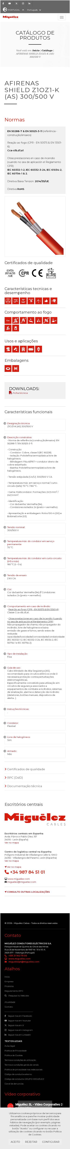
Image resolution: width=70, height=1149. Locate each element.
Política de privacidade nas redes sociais (23, 1069)
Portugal (14, 10)
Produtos (9, 986)
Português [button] (32, 10)
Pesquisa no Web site (18, 995)
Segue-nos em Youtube (19, 1020)
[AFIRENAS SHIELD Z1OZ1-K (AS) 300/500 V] (35, 226)
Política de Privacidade (16, 1050)
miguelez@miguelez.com (21, 882)
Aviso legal (10, 1046)
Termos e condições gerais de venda (22, 1064)
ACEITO (15, 1141)
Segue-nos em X (16, 1025)
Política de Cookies (14, 1055)
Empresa (9, 981)
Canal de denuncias (14, 1083)
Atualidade (10, 1002)
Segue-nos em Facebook (20, 1016)
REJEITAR (31, 1141)
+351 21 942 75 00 (17, 955)
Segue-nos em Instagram (20, 1030)
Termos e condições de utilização (20, 1060)
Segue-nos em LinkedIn (19, 1034)
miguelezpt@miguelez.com (23, 961)
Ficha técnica (20, 393)
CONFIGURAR (50, 1141)
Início (36, 50)
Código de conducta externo (18, 1074)
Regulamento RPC (14, 991)
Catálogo (47, 50)
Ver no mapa (12, 842)
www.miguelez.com (19, 878)
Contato (9, 1006)
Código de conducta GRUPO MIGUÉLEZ (24, 1079)
